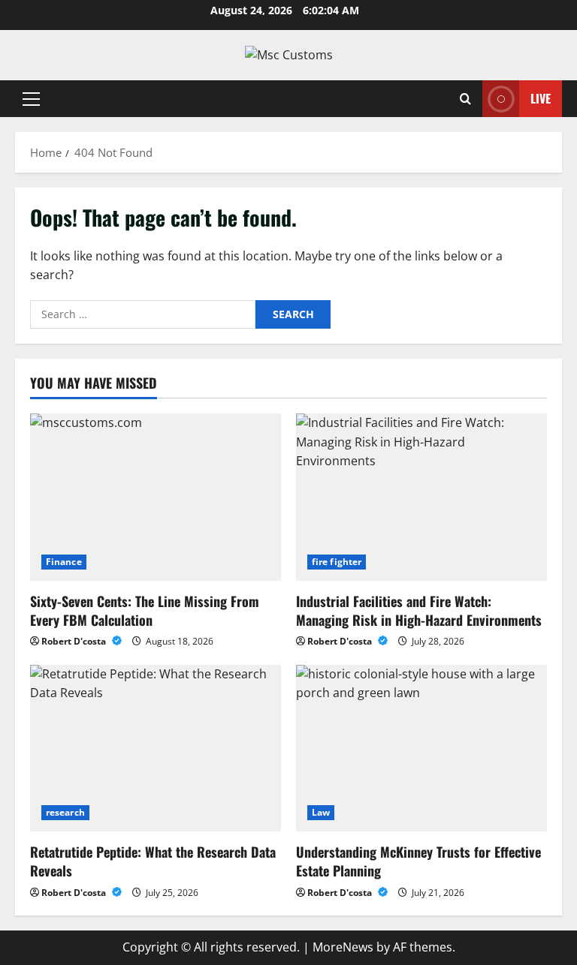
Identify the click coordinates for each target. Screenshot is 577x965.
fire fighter (336, 561)
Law (321, 812)
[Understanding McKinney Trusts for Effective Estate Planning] (421, 748)
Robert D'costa (74, 641)
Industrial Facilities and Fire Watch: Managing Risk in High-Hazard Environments (419, 610)
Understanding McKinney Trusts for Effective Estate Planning (418, 861)
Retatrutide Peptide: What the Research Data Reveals (153, 861)
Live (540, 98)
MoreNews (343, 947)
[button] (31, 98)
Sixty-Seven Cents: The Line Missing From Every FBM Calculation (144, 610)
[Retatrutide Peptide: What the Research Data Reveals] (155, 748)
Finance (64, 561)
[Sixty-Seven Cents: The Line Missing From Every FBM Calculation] (155, 497)
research (65, 812)
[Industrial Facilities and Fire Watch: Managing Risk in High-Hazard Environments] (421, 497)
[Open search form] (465, 98)
